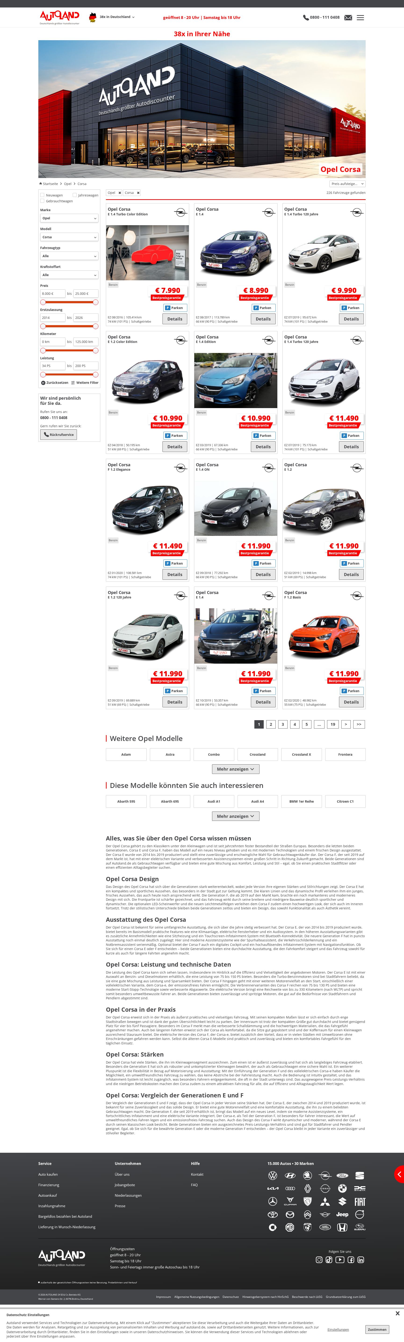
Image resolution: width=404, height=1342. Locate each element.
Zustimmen (377, 1329)
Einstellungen (338, 1329)
